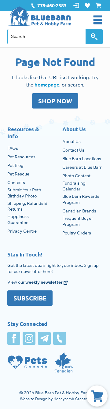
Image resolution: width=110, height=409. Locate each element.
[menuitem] (48, 5)
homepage (47, 85)
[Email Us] (44, 338)
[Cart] (97, 396)
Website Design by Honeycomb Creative (55, 398)
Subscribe (29, 298)
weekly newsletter (44, 282)
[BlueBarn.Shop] (39, 16)
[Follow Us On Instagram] (29, 338)
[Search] (94, 36)
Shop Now (55, 101)
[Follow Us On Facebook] (13, 338)
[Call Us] (59, 338)
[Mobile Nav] (98, 20)
